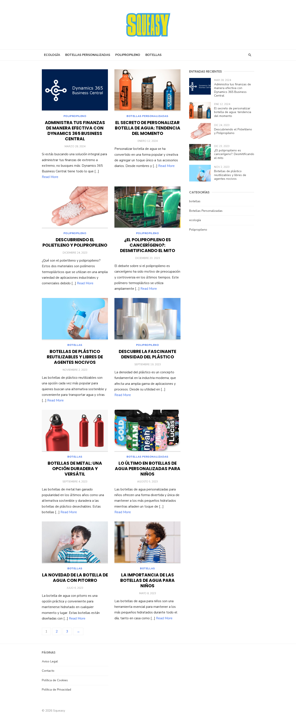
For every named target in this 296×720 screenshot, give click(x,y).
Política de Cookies (55, 680)
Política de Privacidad (56, 690)
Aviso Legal (50, 661)
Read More (50, 177)
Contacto (48, 671)
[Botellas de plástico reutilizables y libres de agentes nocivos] (75, 319)
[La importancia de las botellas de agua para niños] (147, 542)
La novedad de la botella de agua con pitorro (75, 577)
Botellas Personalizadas (87, 55)
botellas (153, 55)
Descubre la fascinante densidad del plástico (147, 354)
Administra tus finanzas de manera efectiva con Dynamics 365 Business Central (75, 131)
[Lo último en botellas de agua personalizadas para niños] (147, 431)
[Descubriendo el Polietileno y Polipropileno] (75, 207)
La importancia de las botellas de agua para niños (147, 580)
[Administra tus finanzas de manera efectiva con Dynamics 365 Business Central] (75, 90)
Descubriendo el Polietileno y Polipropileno (74, 242)
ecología (52, 55)
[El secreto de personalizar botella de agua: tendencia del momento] (147, 90)
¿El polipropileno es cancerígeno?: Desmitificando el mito (147, 245)
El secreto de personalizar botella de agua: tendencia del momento (147, 128)
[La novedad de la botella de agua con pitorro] (75, 542)
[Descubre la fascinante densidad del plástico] (147, 319)
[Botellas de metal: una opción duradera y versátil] (75, 431)
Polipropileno (127, 55)
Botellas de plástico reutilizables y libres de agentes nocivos (75, 356)
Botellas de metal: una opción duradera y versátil (75, 468)
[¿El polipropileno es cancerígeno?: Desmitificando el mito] (147, 207)
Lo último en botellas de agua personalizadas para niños (147, 468)
